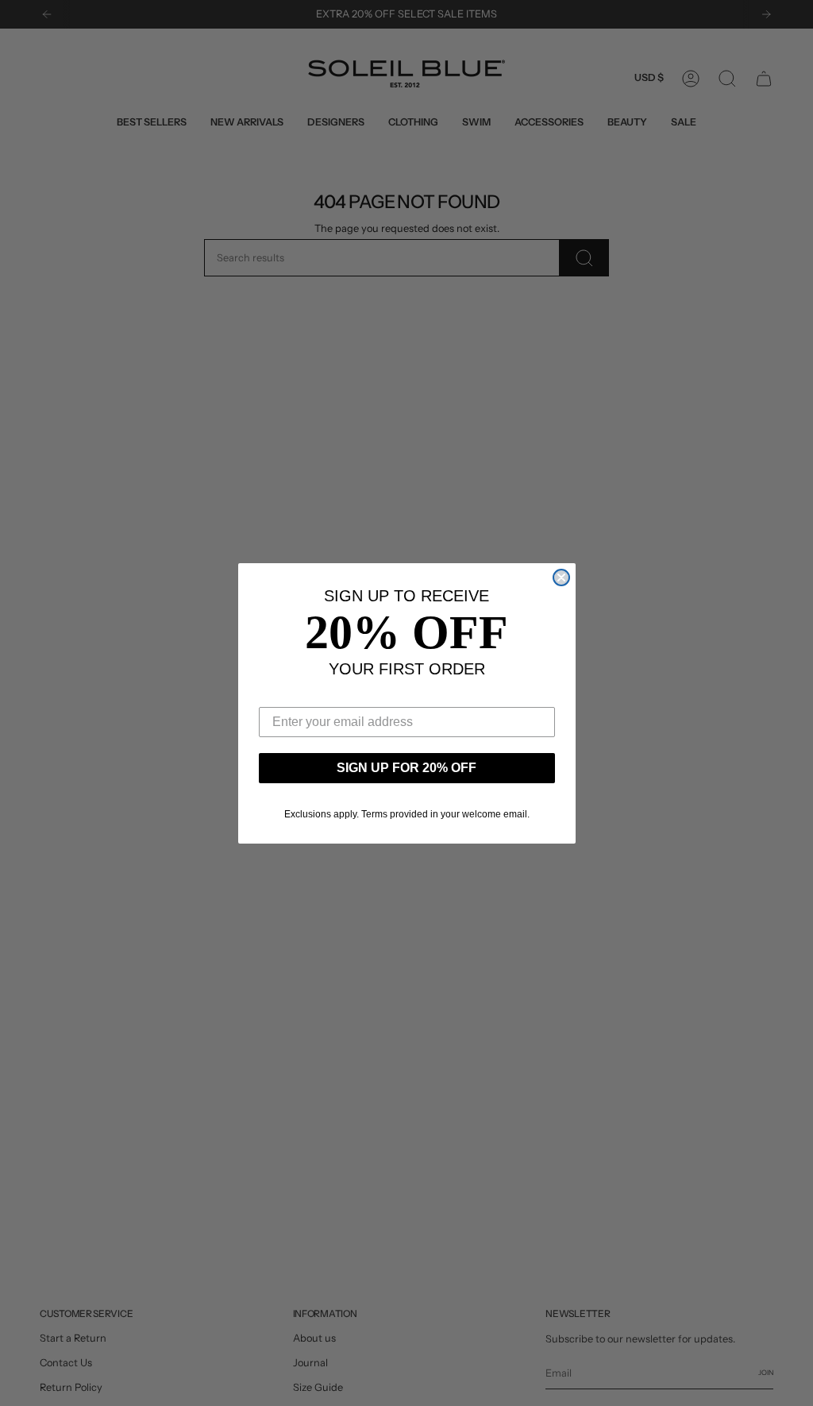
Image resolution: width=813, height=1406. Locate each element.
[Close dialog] (561, 577)
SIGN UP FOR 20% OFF (406, 767)
